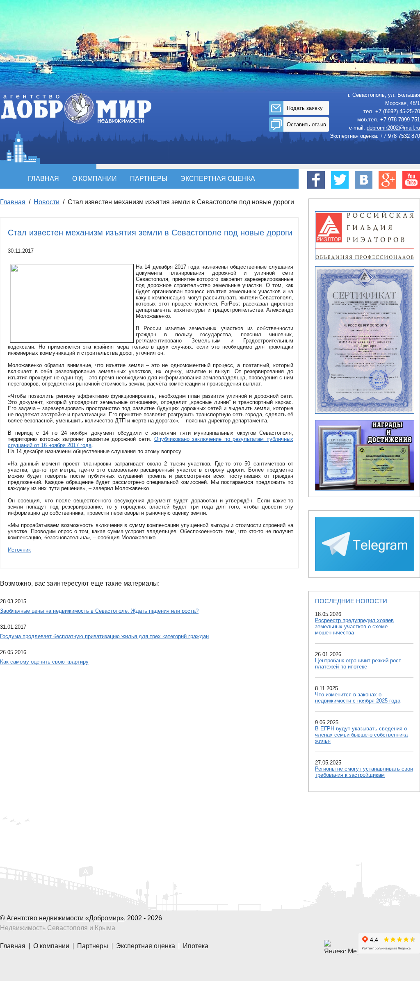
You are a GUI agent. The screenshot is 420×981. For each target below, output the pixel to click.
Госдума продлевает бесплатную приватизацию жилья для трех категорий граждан (104, 636)
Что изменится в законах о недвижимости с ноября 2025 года (357, 697)
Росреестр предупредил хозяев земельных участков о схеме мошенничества (354, 626)
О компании (94, 178)
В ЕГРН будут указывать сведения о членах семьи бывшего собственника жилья (361, 734)
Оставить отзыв (306, 124)
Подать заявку (305, 108)
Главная (43, 178)
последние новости (351, 601)
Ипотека (195, 945)
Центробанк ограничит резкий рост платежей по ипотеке (358, 663)
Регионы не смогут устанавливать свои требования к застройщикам (364, 772)
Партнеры (148, 178)
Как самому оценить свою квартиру (44, 662)
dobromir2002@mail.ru (393, 128)
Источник (19, 550)
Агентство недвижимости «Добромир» (65, 918)
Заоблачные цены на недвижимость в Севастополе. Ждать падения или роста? (99, 611)
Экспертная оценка (217, 178)
